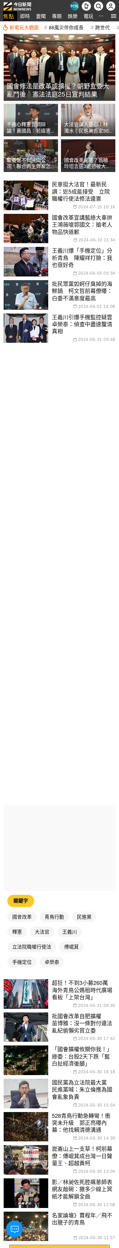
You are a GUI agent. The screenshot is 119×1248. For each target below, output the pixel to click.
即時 (25, 16)
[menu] (113, 16)
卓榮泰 (52, 961)
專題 (57, 16)
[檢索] (98, 6)
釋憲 (17, 931)
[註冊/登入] (110, 6)
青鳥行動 (54, 916)
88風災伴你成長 (66, 27)
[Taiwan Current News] (74, 6)
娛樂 (73, 16)
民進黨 (84, 916)
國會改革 (22, 916)
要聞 (41, 16)
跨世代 (102, 27)
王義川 (69, 931)
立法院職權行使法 (31, 946)
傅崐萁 (71, 946)
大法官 (42, 931)
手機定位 (22, 961)
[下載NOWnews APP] (86, 6)
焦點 (8, 16)
